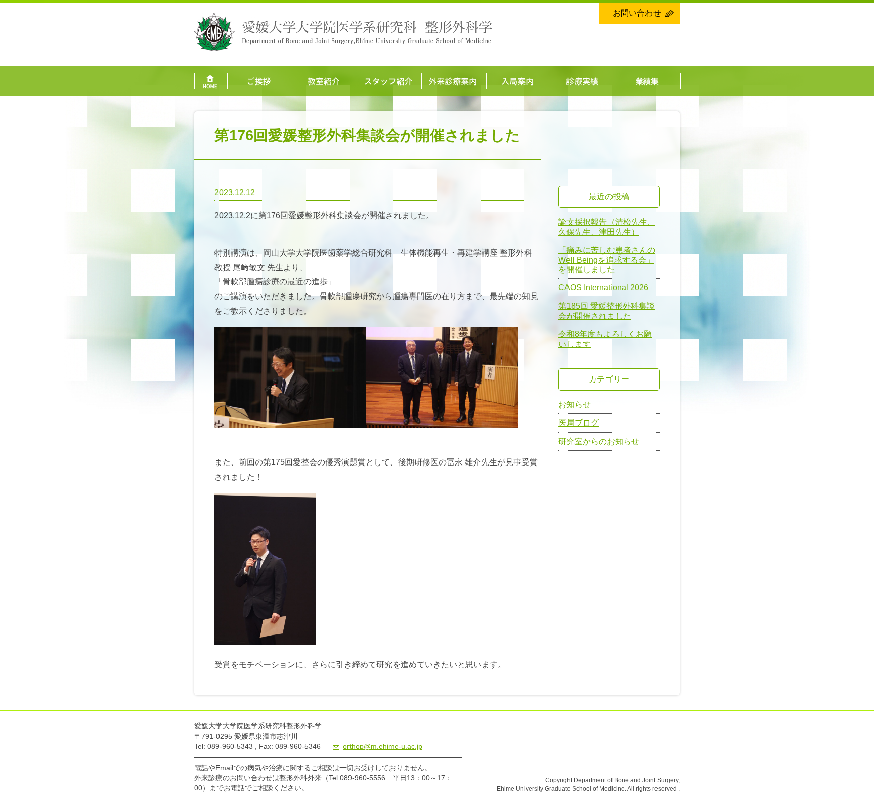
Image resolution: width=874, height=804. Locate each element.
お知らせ (574, 404)
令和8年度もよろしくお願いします (605, 339)
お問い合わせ (637, 13)
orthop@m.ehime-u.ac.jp (382, 746)
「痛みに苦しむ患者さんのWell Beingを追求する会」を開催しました (607, 260)
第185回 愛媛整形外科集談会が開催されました (606, 311)
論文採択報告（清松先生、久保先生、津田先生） (607, 227)
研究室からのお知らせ (598, 441)
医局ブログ (578, 422)
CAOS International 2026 (603, 287)
